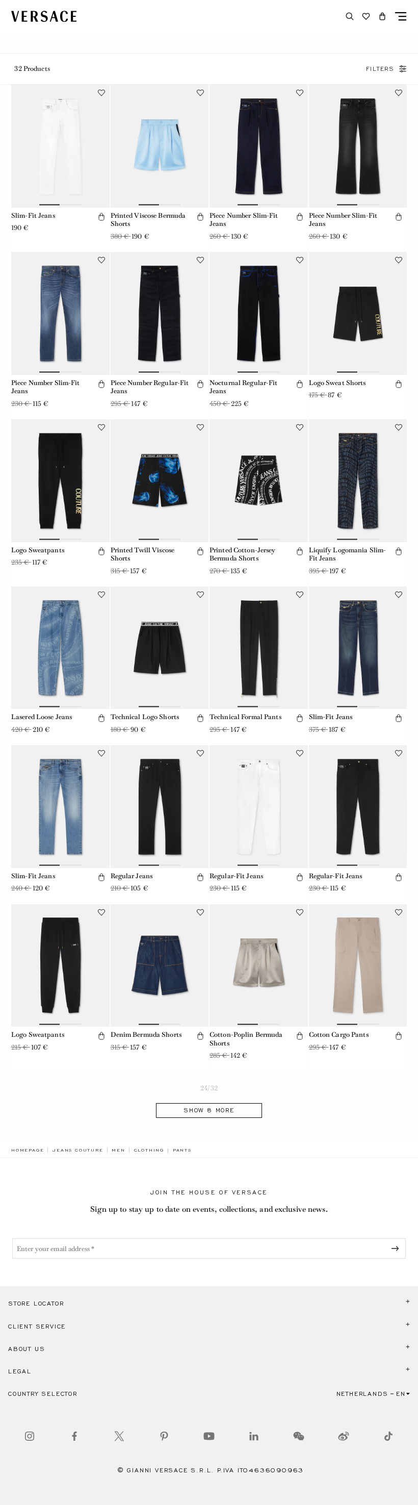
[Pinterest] (164, 1436)
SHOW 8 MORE (209, 1110)
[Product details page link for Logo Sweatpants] (60, 480)
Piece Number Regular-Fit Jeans (150, 387)
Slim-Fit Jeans (33, 215)
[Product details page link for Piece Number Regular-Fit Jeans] (160, 313)
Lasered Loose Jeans (41, 716)
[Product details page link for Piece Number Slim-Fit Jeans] (259, 146)
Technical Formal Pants (245, 716)
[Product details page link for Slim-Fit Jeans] (60, 146)
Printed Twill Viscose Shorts (143, 554)
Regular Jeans (132, 876)
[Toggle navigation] (401, 16)
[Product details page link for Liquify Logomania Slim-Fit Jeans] (358, 480)
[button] (382, 16)
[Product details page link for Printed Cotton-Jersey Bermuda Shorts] (259, 480)
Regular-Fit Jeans (236, 876)
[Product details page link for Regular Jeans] (160, 806)
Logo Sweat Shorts (337, 382)
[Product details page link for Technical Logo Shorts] (160, 647)
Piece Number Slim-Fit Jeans (244, 219)
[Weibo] (343, 1436)
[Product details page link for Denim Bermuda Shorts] (160, 965)
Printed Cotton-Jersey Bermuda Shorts (243, 554)
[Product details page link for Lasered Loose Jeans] (60, 647)
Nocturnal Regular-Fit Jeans (244, 387)
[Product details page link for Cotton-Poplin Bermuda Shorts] (259, 965)
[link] (27, 1150)
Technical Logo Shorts (145, 716)
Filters (380, 68)
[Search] (350, 16)
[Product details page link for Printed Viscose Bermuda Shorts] (160, 146)
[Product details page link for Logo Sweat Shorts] (358, 313)
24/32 (209, 1088)
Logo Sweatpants (37, 550)
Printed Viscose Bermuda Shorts (148, 219)
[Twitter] (119, 1436)
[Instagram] (29, 1436)
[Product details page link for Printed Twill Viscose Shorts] (160, 480)
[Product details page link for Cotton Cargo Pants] (358, 965)
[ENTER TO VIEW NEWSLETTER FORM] (397, 1248)
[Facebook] (74, 1436)
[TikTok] (388, 1436)
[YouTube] (209, 1436)
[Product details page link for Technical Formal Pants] (259, 647)
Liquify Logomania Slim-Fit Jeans (347, 554)
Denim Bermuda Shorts (146, 1034)
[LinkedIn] (254, 1436)
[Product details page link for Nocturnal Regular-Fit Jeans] (259, 313)
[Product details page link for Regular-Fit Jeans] (259, 806)
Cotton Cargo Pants (339, 1034)
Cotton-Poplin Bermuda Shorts (246, 1039)
